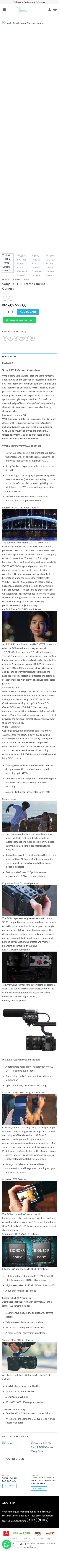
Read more (10, 1486)
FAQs (48, 1538)
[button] (4, 9)
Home (5, 279)
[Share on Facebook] (10, 338)
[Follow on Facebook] (29, 1520)
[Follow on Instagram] (34, 1520)
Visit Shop (39, 1538)
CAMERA (16, 279)
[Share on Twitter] (15, 338)
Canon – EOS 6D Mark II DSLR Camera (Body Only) (43, 1479)
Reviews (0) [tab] (8, 363)
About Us (13, 1538)
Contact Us (26, 1538)
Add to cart (28, 311)
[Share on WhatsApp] (5, 338)
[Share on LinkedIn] (32, 338)
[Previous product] (10, 298)
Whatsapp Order (21, 320)
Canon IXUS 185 (10, 1478)
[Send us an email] (45, 1520)
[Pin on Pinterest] (26, 338)
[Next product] (5, 298)
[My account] (49, 9)
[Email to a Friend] (21, 338)
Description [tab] (9, 356)
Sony (26, 279)
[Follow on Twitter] (40, 1520)
